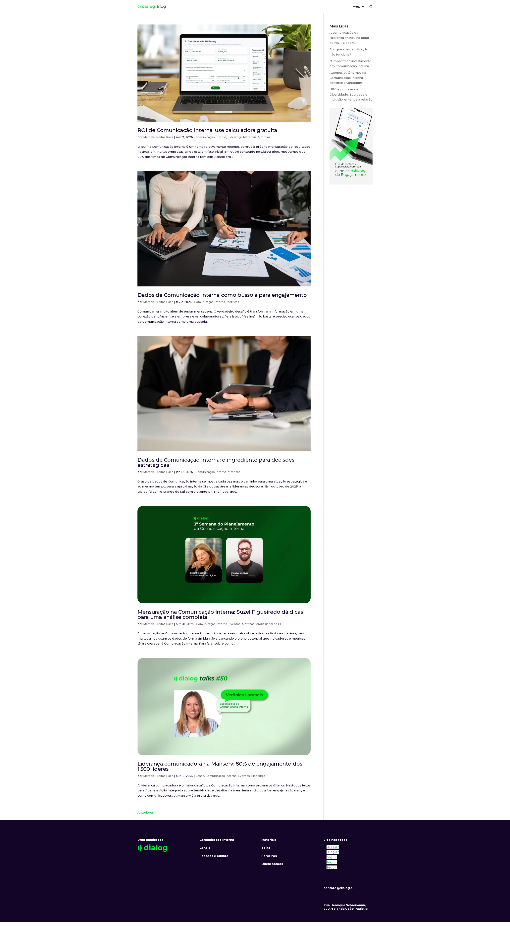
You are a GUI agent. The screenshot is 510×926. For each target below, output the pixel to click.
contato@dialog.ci (338, 888)
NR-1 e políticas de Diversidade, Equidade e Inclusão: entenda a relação (351, 94)
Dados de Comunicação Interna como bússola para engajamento (222, 295)
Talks (265, 848)
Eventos (234, 624)
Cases (200, 776)
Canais (204, 848)
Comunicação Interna (210, 137)
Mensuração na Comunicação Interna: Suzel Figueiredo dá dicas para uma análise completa (220, 614)
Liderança (235, 137)
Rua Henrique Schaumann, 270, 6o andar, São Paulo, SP (347, 906)
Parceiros (269, 856)
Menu (357, 6)
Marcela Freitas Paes (158, 137)
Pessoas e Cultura (213, 856)
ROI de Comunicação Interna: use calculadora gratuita (207, 130)
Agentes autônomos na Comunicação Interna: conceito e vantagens (348, 78)
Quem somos (272, 864)
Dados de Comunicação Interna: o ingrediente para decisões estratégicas (215, 462)
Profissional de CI (268, 624)
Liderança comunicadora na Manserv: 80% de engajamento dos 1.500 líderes (219, 766)
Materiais (249, 137)
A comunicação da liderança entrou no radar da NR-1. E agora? (349, 38)
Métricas (264, 137)
